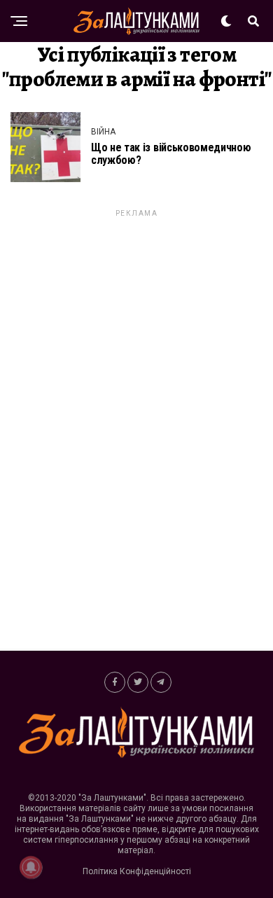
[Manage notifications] (31, 867)
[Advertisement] (136, 429)
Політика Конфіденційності (137, 871)
